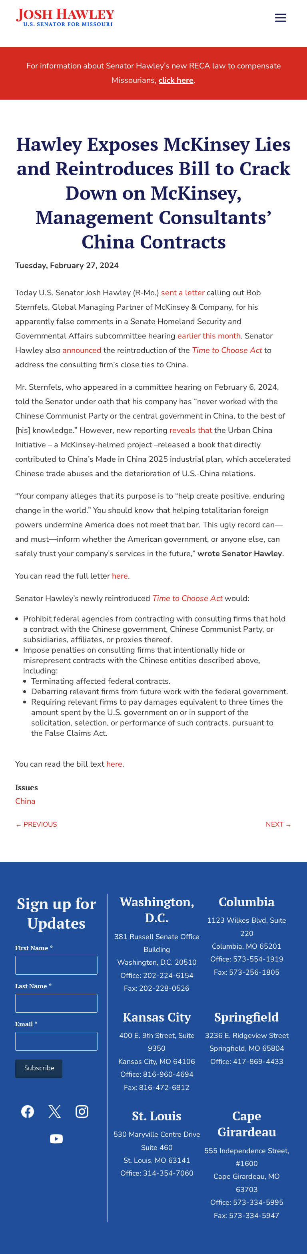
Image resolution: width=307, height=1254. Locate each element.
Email (26, 1024)
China (25, 801)
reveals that (190, 430)
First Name (34, 948)
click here (176, 80)
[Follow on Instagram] (82, 1112)
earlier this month (209, 336)
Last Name (33, 986)
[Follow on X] (55, 1112)
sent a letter (183, 292)
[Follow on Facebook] (28, 1112)
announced (82, 350)
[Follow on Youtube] (56, 1139)
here (120, 576)
